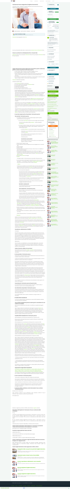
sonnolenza (32, 249)
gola (43, 323)
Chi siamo (12, 485)
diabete (16, 112)
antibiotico (37, 205)
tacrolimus (32, 205)
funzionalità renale (53, 136)
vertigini (33, 225)
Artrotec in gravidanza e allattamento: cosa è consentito (29, 461)
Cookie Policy (33, 485)
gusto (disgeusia (36, 345)
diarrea (18, 154)
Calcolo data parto (51, 132)
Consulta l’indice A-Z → (53, 91)
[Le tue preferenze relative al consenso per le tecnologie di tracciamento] (68, 488)
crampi (35, 331)
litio (25, 199)
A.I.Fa (26, 37)
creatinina (36, 333)
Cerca (57, 87)
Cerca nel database (53, 67)
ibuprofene (36, 204)
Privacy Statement (39, 485)
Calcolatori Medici (51, 76)
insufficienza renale (36, 332)
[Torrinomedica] (13, 1)
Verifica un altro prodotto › (50, 45)
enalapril (34, 161)
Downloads (20, 485)
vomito (21, 154)
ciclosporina (27, 205)
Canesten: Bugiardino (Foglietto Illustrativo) (26, 473)
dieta (37, 153)
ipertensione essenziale (36, 98)
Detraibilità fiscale (51, 35)
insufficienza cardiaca (31, 103)
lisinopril (37, 161)
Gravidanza (21, 123)
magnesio (35, 407)
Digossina (18, 215)
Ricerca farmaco (51, 133)
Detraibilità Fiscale (51, 4)
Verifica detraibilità (53, 8)
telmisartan (28, 31)
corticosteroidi (39, 218)
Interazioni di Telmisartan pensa (51, 11)
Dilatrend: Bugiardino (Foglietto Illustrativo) (26, 467)
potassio (23, 155)
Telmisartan (14, 37)
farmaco (25, 331)
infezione (39, 308)
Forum (16, 485)
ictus (39, 103)
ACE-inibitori (19, 203)
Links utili (24, 485)
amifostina (21, 222)
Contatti (28, 485)
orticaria (25, 349)
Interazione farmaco (51, 130)
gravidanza (26, 120)
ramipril (40, 161)
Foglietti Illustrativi (23, 31)
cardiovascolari (36, 108)
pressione (37, 94)
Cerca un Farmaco (51, 61)
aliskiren (26, 132)
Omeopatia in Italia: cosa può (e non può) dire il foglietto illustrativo (31, 449)
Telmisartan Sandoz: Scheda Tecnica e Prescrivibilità (28, 455)
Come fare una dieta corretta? (52, 104)
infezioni (25, 323)
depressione (36, 199)
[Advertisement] (28, 43)
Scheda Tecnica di (34, 50)
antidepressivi (21, 225)
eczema (33, 348)
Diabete (18, 156)
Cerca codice (53, 74)
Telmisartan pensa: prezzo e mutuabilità (52, 22)
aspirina (32, 204)
